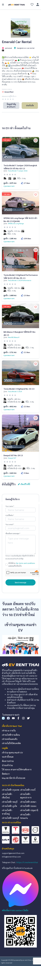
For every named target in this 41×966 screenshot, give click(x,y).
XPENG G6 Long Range (16, 223)
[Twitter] (28, 718)
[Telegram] (3, 718)
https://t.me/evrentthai (27, 862)
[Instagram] (23, 718)
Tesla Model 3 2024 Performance (19, 280)
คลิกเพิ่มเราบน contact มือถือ (15, 910)
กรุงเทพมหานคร (9, 186)
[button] (3, 4)
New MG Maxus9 (13, 337)
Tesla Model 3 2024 (15, 391)
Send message (20, 582)
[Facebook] (8, 718)
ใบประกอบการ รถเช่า (11, 715)
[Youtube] (13, 718)
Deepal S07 (12, 458)
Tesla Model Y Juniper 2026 (17, 171)
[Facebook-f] (18, 718)
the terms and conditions (25, 563)
